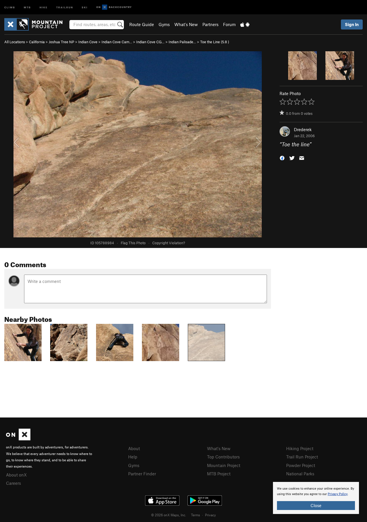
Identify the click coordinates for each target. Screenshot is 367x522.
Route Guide (141, 24)
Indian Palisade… (182, 42)
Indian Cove (87, 42)
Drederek (303, 129)
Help (132, 456)
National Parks (300, 473)
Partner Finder (142, 473)
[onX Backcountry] (114, 7)
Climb (9, 7)
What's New (186, 24)
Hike (44, 7)
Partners (210, 24)
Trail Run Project (302, 456)
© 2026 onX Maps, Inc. (168, 515)
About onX (16, 474)
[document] (316, 498)
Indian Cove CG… (150, 42)
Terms (195, 515)
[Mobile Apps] (244, 24)
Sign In (352, 24)
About (134, 448)
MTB (27, 7)
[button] (282, 157)
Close (316, 505)
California (37, 42)
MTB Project (219, 473)
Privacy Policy (338, 494)
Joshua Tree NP (61, 42)
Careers (13, 483)
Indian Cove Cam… (116, 42)
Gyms (164, 24)
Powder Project (300, 465)
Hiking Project (299, 448)
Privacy (210, 515)
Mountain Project (223, 465)
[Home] (36, 24)
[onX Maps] (18, 438)
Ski (85, 7)
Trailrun (64, 7)
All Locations (14, 42)
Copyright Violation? (168, 243)
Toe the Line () (214, 42)
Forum (229, 24)
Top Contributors (223, 456)
